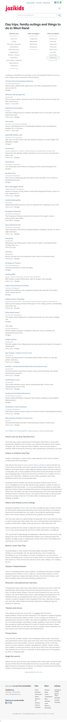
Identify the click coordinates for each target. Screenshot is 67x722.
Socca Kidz (9, 121)
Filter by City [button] (14, 33)
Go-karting (29, 487)
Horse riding (9, 530)
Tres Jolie (9, 326)
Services (37, 705)
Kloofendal (53, 55)
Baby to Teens (57, 694)
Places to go (37, 699)
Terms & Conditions (42, 713)
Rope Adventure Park (13, 225)
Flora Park (53, 41)
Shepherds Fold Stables (14, 108)
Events (47, 694)
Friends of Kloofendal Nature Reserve (19, 81)
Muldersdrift (33, 41)
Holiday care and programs (17, 431)
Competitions (48, 696)
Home (36, 690)
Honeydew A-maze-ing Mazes (16, 407)
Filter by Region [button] (33, 33)
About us (47, 705)
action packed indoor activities (34, 465)
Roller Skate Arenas (12, 312)
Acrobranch (9, 148)
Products (37, 703)
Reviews (47, 690)
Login (46, 703)
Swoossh (8, 252)
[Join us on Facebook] (55, 2)
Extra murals (38, 694)
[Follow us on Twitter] (11, 702)
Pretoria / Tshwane (14, 55)
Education (37, 692)
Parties (37, 696)
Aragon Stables (11, 339)
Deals (46, 692)
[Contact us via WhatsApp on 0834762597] (60, 2)
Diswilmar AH (53, 39)
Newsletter (31, 3)
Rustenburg (13, 57)
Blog (46, 699)
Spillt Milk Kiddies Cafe (13, 135)
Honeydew (53, 47)
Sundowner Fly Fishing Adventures (17, 393)
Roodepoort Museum (13, 211)
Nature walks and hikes (28, 508)
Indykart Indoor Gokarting (14, 299)
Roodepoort (33, 47)
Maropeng (9, 238)
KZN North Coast (14, 49)
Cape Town (13, 39)
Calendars (38, 707)
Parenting (57, 702)
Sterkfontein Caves (12, 380)
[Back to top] (33, 721)
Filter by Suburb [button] (53, 33)
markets (26, 574)
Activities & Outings (58, 690)
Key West (53, 52)
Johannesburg (14, 47)
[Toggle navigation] (59, 8)
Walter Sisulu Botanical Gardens (17, 285)
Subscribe (9, 686)
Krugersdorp (33, 39)
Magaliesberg (14, 52)
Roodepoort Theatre (13, 263)
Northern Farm (10, 173)
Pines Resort (9, 162)
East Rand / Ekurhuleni (14, 44)
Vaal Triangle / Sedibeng (13, 60)
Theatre (37, 618)
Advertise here (38, 672)
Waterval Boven (14, 63)
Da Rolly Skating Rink (13, 200)
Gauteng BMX (10, 274)
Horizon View (53, 49)
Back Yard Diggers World (14, 186)
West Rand (14, 66)
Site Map (51, 713)
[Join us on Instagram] (58, 2)
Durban (14, 41)
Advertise (46, 3)
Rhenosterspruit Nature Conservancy (18, 418)
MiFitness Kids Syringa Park (15, 94)
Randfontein (33, 44)
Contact (39, 3)
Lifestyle (57, 700)
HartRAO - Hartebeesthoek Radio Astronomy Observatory (26, 366)
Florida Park (53, 44)
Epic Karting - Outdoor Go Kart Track (18, 353)
